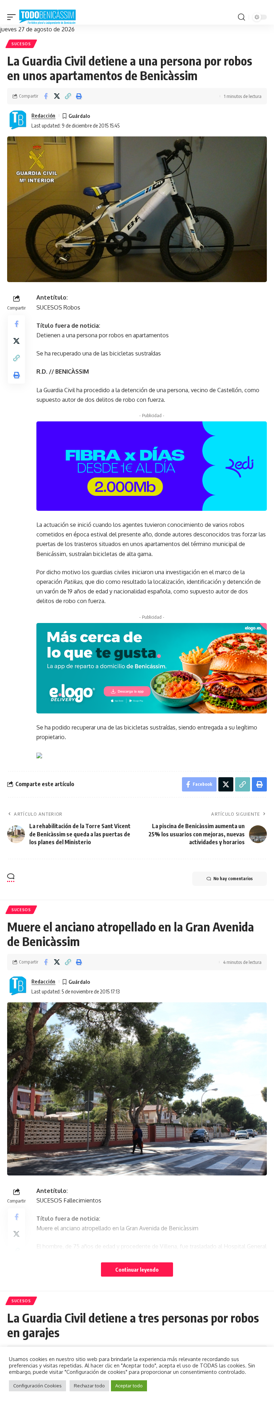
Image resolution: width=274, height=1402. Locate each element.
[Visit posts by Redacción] (18, 120)
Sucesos (21, 44)
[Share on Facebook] (46, 96)
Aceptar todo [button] (129, 1385)
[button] (13, 17)
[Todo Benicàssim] (47, 17)
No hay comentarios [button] (233, 878)
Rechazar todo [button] (89, 1385)
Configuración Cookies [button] (37, 1385)
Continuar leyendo (137, 1269)
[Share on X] (57, 96)
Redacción (43, 115)
